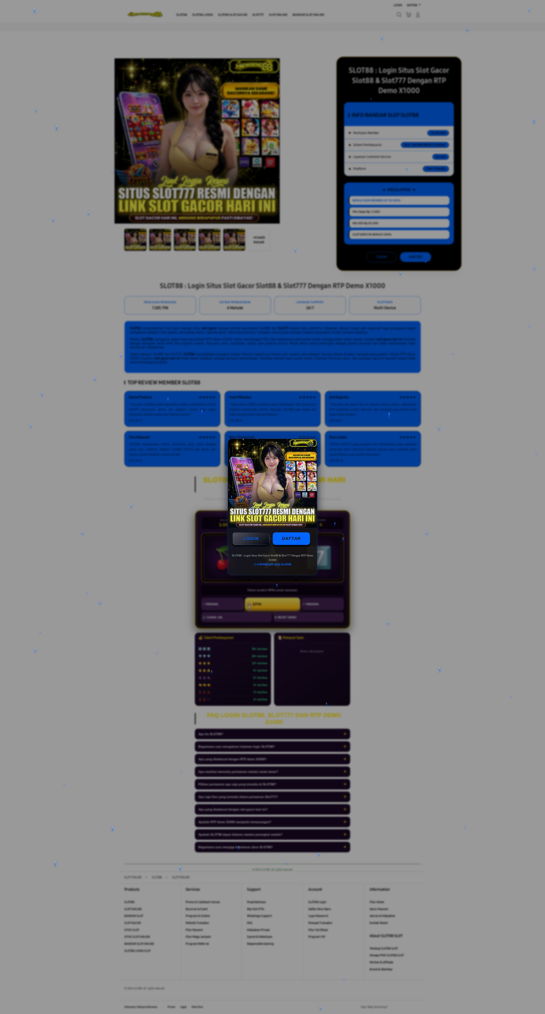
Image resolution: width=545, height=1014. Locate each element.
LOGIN (251, 538)
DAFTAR (291, 538)
